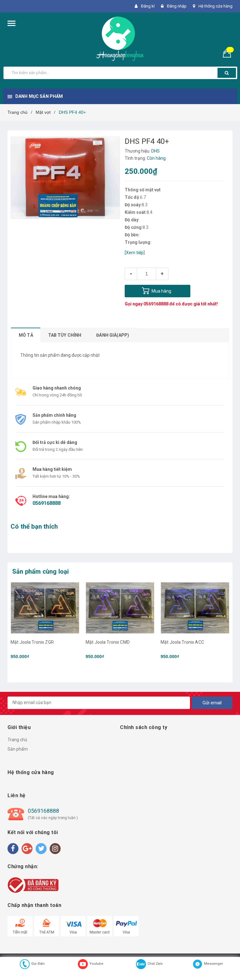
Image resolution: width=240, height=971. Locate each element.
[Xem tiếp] (135, 252)
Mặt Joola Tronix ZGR (32, 642)
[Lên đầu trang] (226, 952)
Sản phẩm (18, 749)
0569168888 (155, 303)
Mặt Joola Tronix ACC (182, 642)
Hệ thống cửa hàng (215, 6)
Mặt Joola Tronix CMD (108, 642)
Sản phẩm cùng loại (40, 571)
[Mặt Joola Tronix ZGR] (45, 608)
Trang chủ (17, 739)
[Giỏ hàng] (229, 53)
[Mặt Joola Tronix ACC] (195, 608)
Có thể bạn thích (34, 526)
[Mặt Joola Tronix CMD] (120, 608)
